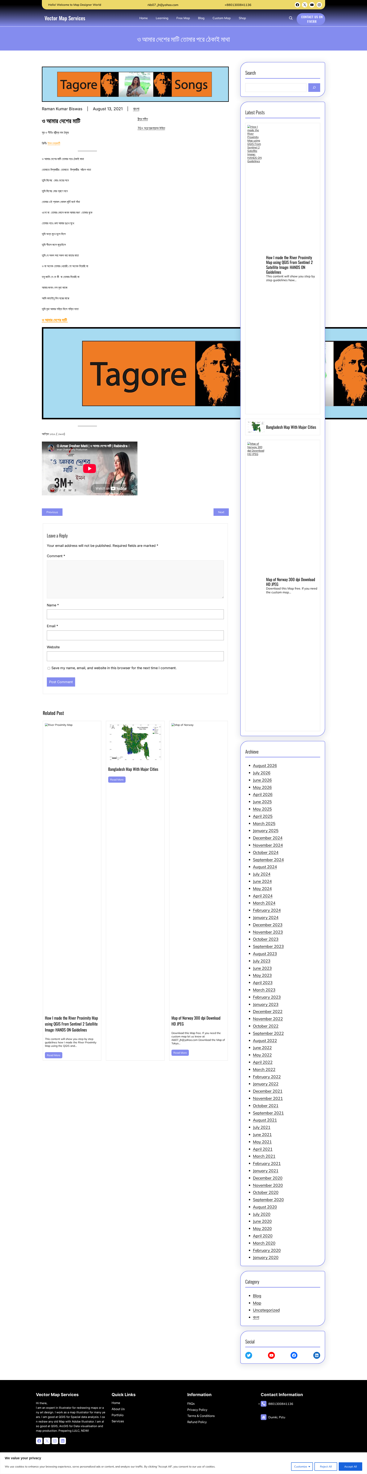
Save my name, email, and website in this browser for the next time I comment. (114, 668)
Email (52, 626)
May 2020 (262, 1228)
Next (221, 512)
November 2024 (268, 845)
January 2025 (265, 830)
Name (53, 605)
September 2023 (268, 946)
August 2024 (265, 866)
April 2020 (263, 1235)
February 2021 (267, 1163)
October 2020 (265, 1192)
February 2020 (267, 1250)
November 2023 (268, 931)
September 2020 (268, 1199)
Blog (257, 1295)
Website (53, 647)
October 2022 (265, 1025)
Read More (53, 1055)
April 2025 (263, 816)
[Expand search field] (291, 18)
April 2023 (263, 982)
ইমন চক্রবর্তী (54, 143)
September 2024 (268, 859)
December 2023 (268, 924)
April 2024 (263, 895)
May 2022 (262, 1054)
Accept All (350, 1466)
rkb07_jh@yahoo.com (162, 5)
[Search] (314, 87)
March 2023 (264, 989)
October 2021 (265, 1105)
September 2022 (268, 1033)
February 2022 (267, 1076)
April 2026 (263, 794)
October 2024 (265, 852)
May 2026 (262, 787)
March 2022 (264, 1069)
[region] (183, 1463)
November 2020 (268, 1185)
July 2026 (261, 772)
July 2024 (261, 873)
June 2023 (262, 968)
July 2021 (261, 1127)
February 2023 (267, 997)
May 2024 (262, 888)
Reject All (326, 1466)
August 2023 (265, 953)
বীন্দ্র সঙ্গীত (143, 119)
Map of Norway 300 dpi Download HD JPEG (195, 1021)
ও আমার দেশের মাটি (55, 320)
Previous (52, 512)
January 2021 (265, 1170)
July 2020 (261, 1214)
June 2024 (262, 881)
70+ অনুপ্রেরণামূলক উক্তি (151, 128)
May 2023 (262, 975)
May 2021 (262, 1141)
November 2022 (268, 1018)
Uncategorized (266, 1309)
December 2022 (268, 1011)
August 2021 (265, 1119)
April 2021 (263, 1149)
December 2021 (268, 1091)
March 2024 (264, 902)
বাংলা (136, 108)
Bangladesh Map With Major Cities (133, 769)
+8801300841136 (237, 5)
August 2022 (265, 1040)
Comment (56, 556)
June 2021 (262, 1134)
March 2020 (264, 1242)
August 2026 (265, 765)
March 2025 (264, 823)
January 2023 (265, 1004)
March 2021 (264, 1156)
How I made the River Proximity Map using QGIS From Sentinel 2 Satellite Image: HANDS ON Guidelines (71, 1024)
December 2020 (268, 1177)
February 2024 (267, 910)
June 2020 (262, 1221)
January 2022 (265, 1083)
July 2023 (261, 960)
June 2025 (262, 801)
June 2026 (262, 779)
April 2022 (263, 1062)
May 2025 (262, 808)
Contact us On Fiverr (312, 19)
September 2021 (268, 1112)
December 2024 (268, 837)
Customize (300, 1466)
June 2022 (262, 1047)
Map (257, 1302)
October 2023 (265, 939)
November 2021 (268, 1098)
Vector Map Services (65, 18)
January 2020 (265, 1257)
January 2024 (265, 917)
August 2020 (265, 1206)
